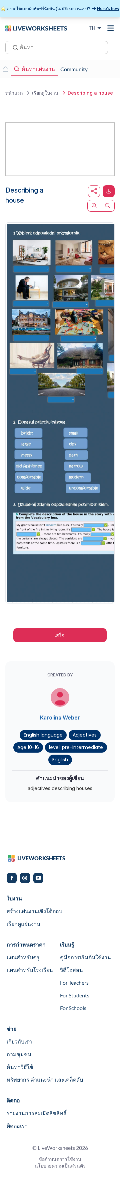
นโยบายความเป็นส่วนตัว (60, 1166)
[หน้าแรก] (36, 27)
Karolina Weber (60, 717)
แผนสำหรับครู (23, 957)
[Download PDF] (109, 191)
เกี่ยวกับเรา (19, 1041)
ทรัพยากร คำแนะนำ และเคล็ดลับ (45, 1079)
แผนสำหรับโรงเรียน (30, 970)
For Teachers (74, 982)
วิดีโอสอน (71, 970)
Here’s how (108, 8)
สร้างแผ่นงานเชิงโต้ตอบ (34, 911)
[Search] (13, 46)
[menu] (111, 28)
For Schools (73, 1008)
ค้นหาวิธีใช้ (20, 1067)
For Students (74, 995)
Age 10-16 (28, 747)
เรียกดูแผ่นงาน (23, 923)
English (60, 759)
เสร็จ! (60, 635)
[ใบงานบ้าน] (5, 69)
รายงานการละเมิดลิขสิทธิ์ (37, 1113)
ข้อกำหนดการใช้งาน (60, 1159)
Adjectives (85, 735)
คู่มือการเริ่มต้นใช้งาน (85, 957)
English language (43, 735)
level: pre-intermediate (76, 747)
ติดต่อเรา (17, 1125)
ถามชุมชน (19, 1054)
